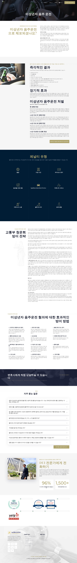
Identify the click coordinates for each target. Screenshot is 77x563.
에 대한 (45, 2)
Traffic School (28, 538)
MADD (26, 542)
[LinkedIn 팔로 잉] (12, 547)
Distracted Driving (29, 543)
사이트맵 (32, 556)
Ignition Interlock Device (30, 536)
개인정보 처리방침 (38, 556)
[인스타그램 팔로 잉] (12, 544)
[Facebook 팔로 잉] (9, 544)
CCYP (42, 538)
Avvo (42, 543)
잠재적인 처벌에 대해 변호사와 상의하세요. (59, 141)
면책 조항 (44, 556)
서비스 (50, 2)
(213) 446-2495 (70, 2)
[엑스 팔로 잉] (15, 544)
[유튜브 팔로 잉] (9, 547)
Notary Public (28, 545)
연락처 (56, 2)
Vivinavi (43, 536)
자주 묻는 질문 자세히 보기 (61, 446)
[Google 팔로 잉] (9, 550)
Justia (42, 542)
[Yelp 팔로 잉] (15, 547)
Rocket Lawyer (44, 540)
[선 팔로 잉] (12, 550)
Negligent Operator (29, 540)
